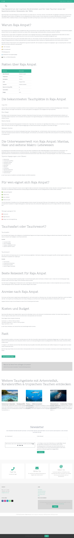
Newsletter (40, 489)
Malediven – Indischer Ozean (61, 403)
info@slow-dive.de (69, 1)
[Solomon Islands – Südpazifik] (10, 390)
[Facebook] (2, 501)
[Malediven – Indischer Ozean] (58, 390)
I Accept (55, 506)
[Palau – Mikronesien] (34, 390)
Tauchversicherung (41, 491)
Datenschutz (41, 514)
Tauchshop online (41, 494)
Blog (39, 495)
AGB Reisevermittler (47, 514)
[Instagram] (5, 501)
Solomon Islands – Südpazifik (13, 403)
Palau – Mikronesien (34, 403)
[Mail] (12, 501)
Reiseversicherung (41, 492)
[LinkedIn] (7, 501)
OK (46, 536)
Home (33, 514)
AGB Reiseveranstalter (54, 514)
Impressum (36, 514)
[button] (70, 5)
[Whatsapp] (10, 501)
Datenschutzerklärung (59, 503)
